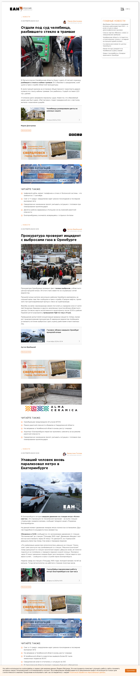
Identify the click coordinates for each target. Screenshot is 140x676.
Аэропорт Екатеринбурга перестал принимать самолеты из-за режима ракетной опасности (52, 433)
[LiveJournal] (81, 135)
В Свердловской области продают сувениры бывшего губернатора (51, 665)
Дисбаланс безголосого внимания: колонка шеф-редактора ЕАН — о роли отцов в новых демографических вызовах (115, 27)
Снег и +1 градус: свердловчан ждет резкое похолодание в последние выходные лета (52, 200)
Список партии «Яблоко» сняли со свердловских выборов (115, 33)
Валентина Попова (74, 453)
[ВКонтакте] (70, 135)
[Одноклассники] (73, 135)
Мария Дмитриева (75, 21)
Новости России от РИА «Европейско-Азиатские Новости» (16, 9)
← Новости (25, 16)
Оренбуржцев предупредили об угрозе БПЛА (42, 422)
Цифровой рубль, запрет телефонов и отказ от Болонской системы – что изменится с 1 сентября (53, 194)
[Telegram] (75, 135)
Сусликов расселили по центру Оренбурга (114, 45)
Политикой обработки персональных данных (87, 672)
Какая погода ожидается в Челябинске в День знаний (113, 49)
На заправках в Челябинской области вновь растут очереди (48, 428)
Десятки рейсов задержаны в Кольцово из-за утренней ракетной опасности (50, 211)
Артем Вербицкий (74, 229)
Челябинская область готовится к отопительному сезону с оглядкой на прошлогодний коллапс (115, 39)
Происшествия (26, 130)
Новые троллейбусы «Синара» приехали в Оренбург (114, 54)
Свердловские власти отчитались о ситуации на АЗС (45, 662)
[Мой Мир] (78, 135)
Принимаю (131, 670)
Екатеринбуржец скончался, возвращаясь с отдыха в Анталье (48, 215)
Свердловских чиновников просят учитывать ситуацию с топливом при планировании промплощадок (52, 205)
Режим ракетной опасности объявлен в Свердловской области (49, 425)
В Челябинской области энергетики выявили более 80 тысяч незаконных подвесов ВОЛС (48, 657)
